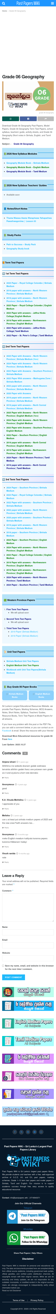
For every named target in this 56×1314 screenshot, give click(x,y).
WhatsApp (28, 1229)
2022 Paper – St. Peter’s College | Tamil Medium (29, 335)
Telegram (28, 1207)
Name (5, 926)
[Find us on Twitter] (21, 1132)
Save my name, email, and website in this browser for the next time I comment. (29, 967)
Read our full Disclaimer (11, 1290)
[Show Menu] (52, 3)
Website (6, 952)
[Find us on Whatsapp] (41, 1132)
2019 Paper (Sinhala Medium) (24, 631)
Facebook (6, 730)
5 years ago (23, 762)
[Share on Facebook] (28, 118)
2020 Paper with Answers (19, 393)
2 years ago (31, 800)
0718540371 (35, 1197)
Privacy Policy (37, 1300)
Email (4, 939)
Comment (7, 890)
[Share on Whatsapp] (10, 118)
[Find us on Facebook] (14, 1132)
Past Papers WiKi (28, 3)
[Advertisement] (28, 42)
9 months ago (23, 834)
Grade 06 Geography (17, 11)
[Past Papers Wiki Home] (28, 1160)
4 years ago (22, 784)
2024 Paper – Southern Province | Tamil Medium (29, 584)
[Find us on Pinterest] (28, 1132)
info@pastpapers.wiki (19, 1197)
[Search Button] (3, 3)
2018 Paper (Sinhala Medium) (24, 635)
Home (4, 11)
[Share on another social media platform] (45, 118)
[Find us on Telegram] (34, 1132)
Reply (6, 777)
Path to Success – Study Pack (21, 244)
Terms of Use (18, 1300)
